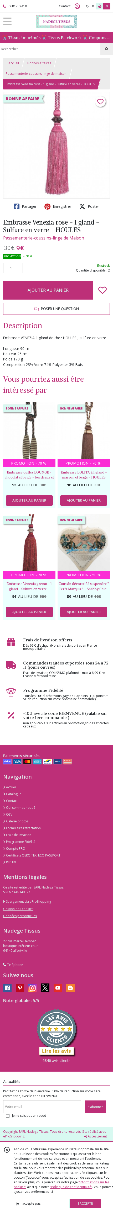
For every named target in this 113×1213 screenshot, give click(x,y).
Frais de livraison (18, 835)
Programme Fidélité (20, 841)
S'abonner (95, 1107)
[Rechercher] (106, 49)
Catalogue (13, 794)
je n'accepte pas (28, 1203)
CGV (8, 814)
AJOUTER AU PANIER (48, 290)
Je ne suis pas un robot (29, 1115)
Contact (64, 6)
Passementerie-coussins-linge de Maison (43, 238)
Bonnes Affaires (39, 63)
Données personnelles (20, 916)
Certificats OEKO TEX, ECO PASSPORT (32, 855)
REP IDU (11, 862)
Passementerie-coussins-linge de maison (36, 73)
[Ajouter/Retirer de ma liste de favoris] (102, 290)
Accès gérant (97, 1136)
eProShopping (13, 1136)
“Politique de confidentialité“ (71, 1187)
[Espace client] (77, 6)
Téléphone (14, 964)
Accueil (13, 63)
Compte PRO (15, 848)
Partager (29, 206)
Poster (93, 206)
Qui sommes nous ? (20, 807)
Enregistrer (61, 206)
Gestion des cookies (18, 909)
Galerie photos (16, 821)
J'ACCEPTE (85, 1203)
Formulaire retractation (23, 828)
